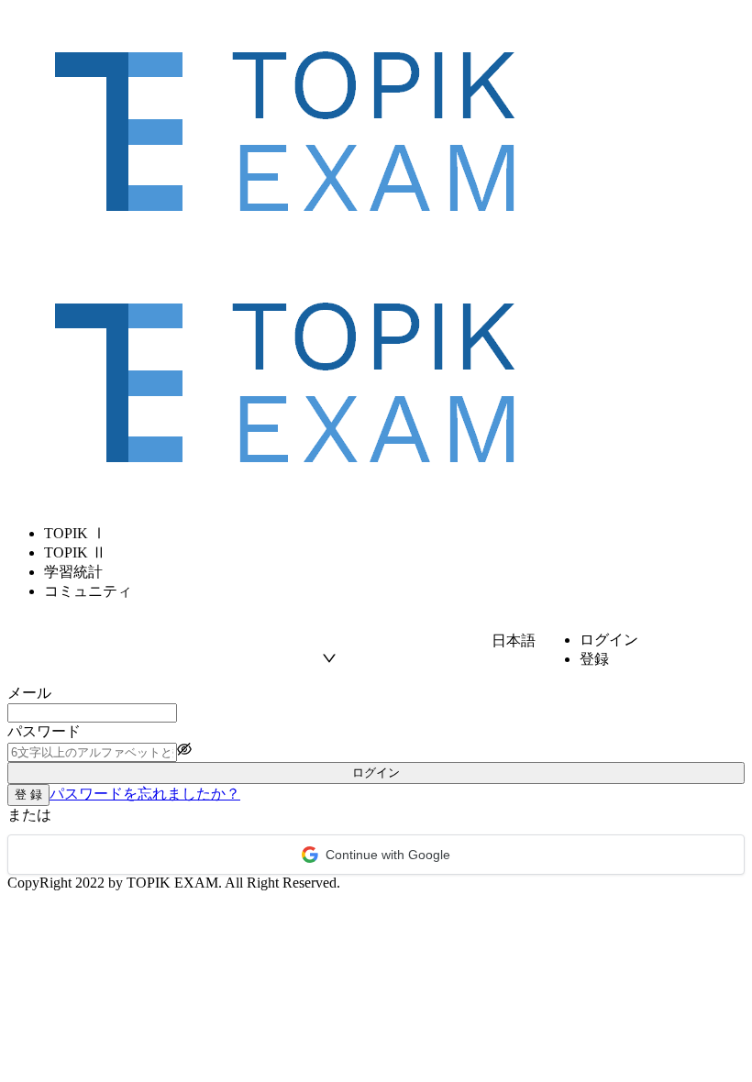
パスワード (44, 731)
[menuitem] (394, 534)
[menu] (376, 563)
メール (29, 693)
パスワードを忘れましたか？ (145, 793)
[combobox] (407, 641)
